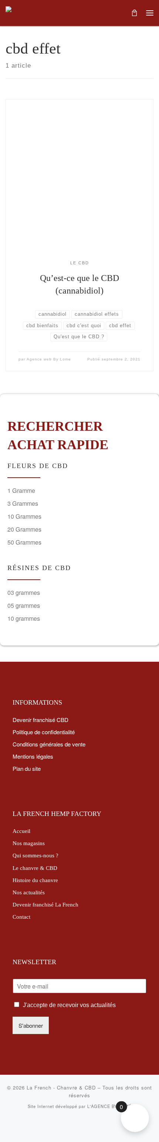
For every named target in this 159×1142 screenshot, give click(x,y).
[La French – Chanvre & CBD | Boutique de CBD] (24, 11)
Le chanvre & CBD (35, 868)
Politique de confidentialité (44, 732)
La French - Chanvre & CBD (61, 1087)
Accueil (21, 831)
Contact (21, 917)
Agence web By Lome (49, 359)
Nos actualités (29, 892)
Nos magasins (29, 843)
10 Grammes (24, 516)
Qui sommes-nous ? (35, 855)
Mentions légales (33, 756)
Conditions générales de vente (49, 744)
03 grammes (23, 592)
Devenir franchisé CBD (40, 719)
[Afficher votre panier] (134, 13)
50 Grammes (24, 542)
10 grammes (23, 618)
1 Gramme (21, 490)
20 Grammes (24, 529)
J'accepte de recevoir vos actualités (69, 1005)
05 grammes (23, 605)
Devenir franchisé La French (45, 904)
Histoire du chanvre (35, 880)
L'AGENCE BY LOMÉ (109, 1106)
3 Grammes (22, 503)
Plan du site (27, 768)
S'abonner (30, 1025)
